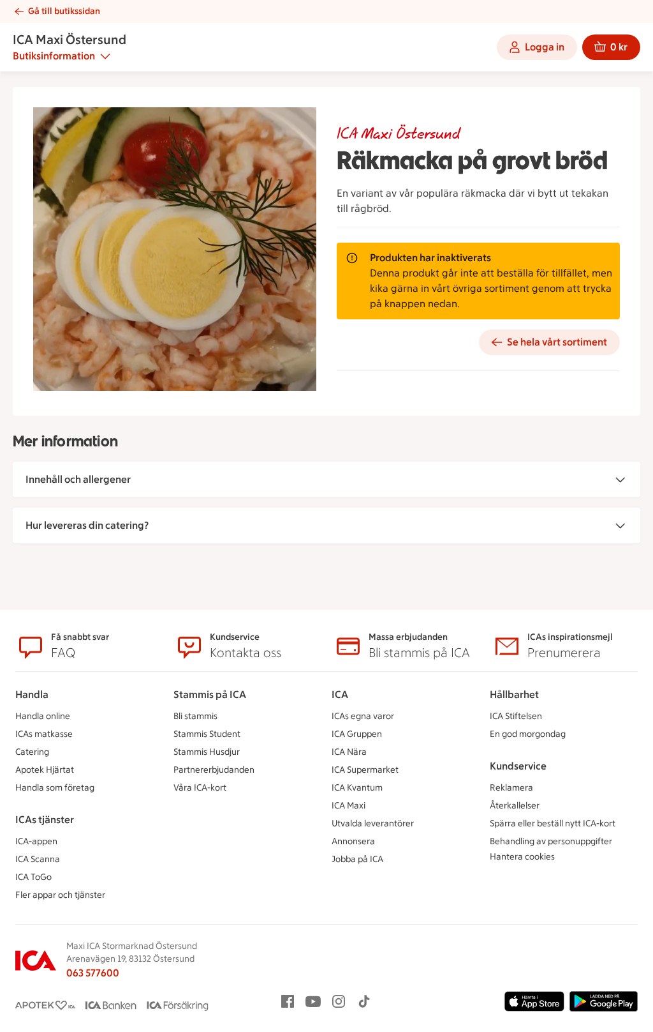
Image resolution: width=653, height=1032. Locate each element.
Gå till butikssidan (64, 11)
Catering (32, 752)
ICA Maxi (348, 805)
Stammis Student (206, 734)
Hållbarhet (514, 694)
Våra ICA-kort (199, 787)
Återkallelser (514, 805)
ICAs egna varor (363, 716)
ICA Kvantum (357, 787)
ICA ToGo (33, 877)
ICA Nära (349, 752)
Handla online (42, 716)
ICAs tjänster (44, 820)
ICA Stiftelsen (516, 716)
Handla (31, 694)
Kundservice (518, 766)
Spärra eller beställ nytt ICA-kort (552, 823)
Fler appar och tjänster (60, 895)
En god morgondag (528, 734)
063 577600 (92, 973)
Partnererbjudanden (213, 769)
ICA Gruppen (357, 734)
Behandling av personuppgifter (551, 841)
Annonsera (353, 841)
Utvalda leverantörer (373, 823)
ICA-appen (36, 841)
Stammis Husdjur (206, 752)
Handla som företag (54, 787)
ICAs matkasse (44, 734)
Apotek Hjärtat (44, 769)
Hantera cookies (522, 856)
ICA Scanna (37, 859)
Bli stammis (195, 716)
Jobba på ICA (357, 859)
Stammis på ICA (209, 694)
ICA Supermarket (365, 769)
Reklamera (511, 787)
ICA (340, 694)
